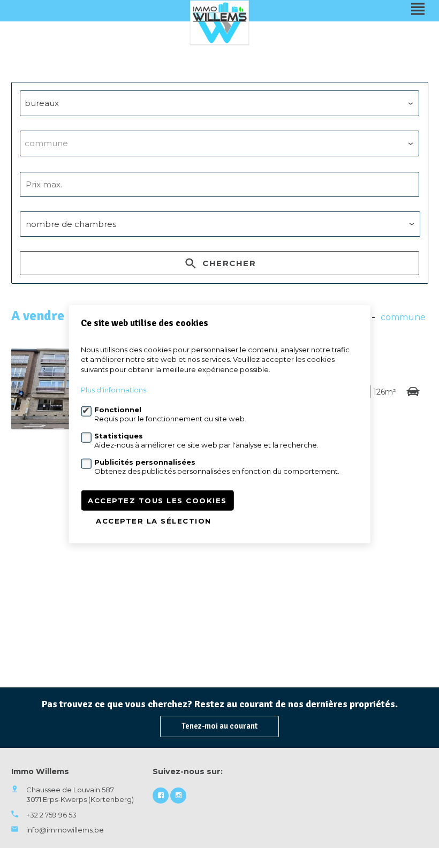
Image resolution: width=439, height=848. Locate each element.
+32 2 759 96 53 (51, 815)
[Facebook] (161, 796)
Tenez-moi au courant (219, 726)
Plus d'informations (113, 389)
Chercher (228, 263)
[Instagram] (178, 796)
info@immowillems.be (65, 830)
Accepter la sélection (153, 521)
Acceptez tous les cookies (157, 500)
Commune (403, 317)
